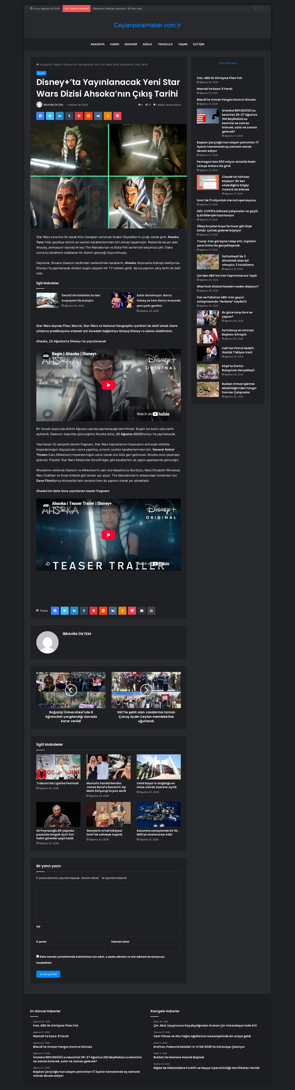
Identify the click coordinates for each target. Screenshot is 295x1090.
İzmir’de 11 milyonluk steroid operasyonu (226, 200)
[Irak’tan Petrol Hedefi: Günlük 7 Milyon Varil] (208, 353)
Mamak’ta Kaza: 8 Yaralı (214, 89)
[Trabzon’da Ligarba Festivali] (58, 766)
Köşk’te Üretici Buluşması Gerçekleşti (238, 368)
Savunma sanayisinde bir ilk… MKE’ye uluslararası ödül (158, 832)
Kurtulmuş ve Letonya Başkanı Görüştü (238, 332)
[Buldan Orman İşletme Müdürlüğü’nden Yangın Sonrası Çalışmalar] (208, 389)
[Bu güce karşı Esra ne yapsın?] (208, 317)
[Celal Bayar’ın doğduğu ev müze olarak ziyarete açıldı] (159, 766)
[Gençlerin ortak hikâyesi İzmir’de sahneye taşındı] (108, 814)
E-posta (42, 941)
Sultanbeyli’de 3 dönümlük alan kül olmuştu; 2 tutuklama (238, 260)
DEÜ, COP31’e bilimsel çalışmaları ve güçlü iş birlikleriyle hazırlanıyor (227, 213)
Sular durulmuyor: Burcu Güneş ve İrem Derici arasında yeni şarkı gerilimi (159, 300)
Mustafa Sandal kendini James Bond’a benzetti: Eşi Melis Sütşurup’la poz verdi (106, 787)
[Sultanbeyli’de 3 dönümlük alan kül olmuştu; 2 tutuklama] (208, 261)
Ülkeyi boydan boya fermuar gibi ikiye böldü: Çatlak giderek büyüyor (224, 228)
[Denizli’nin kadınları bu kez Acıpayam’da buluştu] (48, 300)
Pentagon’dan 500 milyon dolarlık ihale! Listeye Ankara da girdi (226, 164)
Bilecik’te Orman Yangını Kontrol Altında (226, 100)
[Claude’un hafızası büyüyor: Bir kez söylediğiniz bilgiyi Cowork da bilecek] (208, 182)
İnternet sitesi (120, 941)
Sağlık (147, 44)
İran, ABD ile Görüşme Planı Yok (219, 78)
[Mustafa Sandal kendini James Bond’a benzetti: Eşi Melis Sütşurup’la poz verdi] (108, 766)
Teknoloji (165, 44)
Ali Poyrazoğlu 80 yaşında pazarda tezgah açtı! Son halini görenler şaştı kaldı (55, 834)
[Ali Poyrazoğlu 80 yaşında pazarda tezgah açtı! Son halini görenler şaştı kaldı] (58, 814)
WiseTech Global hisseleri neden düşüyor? (228, 286)
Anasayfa (98, 44)
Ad (39, 926)
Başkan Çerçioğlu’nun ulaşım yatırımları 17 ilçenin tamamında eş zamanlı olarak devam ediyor (228, 146)
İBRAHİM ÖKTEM (53, 104)
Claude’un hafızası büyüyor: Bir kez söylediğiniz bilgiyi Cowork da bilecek (138, 8)
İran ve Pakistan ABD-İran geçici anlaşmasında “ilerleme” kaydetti (222, 299)
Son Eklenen (228, 63)
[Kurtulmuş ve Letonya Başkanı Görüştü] (208, 335)
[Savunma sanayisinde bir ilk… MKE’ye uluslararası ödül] (159, 814)
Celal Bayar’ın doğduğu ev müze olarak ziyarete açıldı (157, 785)
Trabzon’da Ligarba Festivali (57, 783)
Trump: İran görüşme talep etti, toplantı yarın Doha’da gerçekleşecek (226, 243)
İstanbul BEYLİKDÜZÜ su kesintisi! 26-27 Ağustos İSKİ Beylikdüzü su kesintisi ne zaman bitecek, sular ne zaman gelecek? (239, 121)
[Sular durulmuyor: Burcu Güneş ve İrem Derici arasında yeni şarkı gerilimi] (123, 300)
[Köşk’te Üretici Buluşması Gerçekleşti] (208, 371)
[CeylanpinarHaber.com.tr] (147, 25)
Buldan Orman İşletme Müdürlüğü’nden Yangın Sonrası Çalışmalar (239, 388)
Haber (114, 44)
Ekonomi (131, 44)
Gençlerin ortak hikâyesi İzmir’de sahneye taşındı (104, 832)
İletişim (198, 44)
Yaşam (182, 44)
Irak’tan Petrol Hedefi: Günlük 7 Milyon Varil (238, 350)
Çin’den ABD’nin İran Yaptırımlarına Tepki (227, 276)
